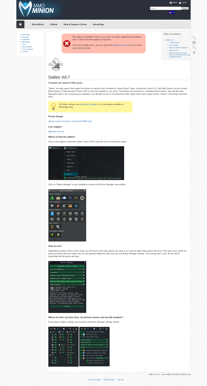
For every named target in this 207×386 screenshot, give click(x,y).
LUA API (25, 51)
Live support (173, 45)
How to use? (173, 50)
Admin (175, 2)
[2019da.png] (67, 287)
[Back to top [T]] (194, 52)
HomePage (98, 24)
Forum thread (174, 42)
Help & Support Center (75, 24)
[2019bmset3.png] (86, 163)
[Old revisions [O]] (194, 42)
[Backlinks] (194, 47)
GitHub (53, 24)
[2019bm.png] (67, 215)
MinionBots (38, 24)
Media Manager (109, 380)
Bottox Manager (90, 104)
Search (185, 8)
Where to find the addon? (178, 48)
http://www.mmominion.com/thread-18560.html (71, 121)
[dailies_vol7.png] (55, 64)
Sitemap (121, 380)
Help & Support (27, 49)
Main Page (26, 35)
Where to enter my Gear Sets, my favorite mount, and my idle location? (179, 55)
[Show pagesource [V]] (194, 37)
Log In (184, 2)
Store (24, 44)
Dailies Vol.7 (170, 40)
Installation (26, 39)
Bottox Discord (122, 45)
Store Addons (27, 47)
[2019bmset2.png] (63, 346)
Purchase (25, 37)
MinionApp (26, 42)
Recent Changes (95, 380)
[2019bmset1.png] (94, 346)
